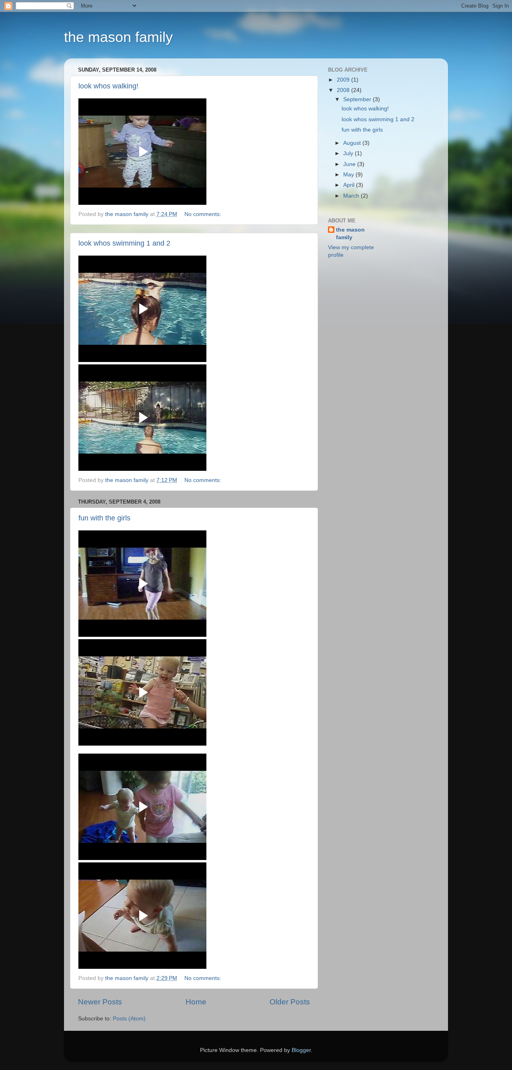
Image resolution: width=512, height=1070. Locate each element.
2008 (344, 90)
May (349, 175)
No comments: (203, 214)
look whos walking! (108, 86)
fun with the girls (104, 518)
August (352, 143)
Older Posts (290, 1002)
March (352, 196)
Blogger (301, 1050)
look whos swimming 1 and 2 (124, 243)
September (358, 99)
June (350, 164)
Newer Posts (100, 1002)
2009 (344, 80)
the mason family (118, 37)
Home (196, 1002)
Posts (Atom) (129, 1019)
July (349, 153)
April (349, 185)
